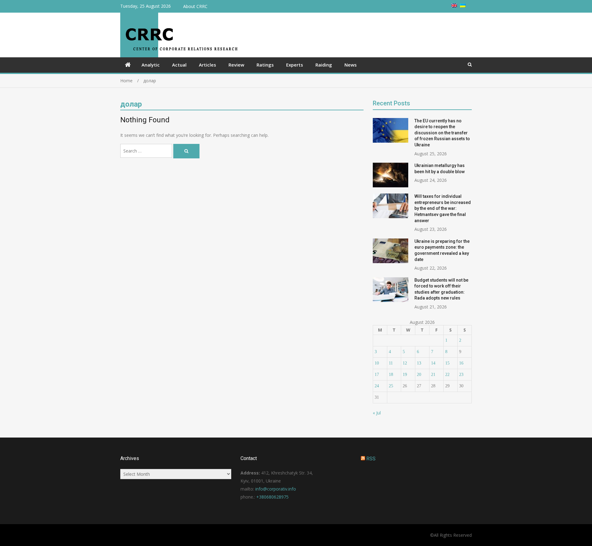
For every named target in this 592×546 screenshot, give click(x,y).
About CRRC (195, 6)
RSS (371, 459)
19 (405, 374)
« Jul (377, 413)
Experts (294, 65)
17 (377, 374)
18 (391, 374)
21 (433, 374)
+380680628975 (272, 497)
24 (377, 386)
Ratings (265, 65)
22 (447, 374)
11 (391, 363)
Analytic (151, 65)
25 (391, 386)
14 (433, 363)
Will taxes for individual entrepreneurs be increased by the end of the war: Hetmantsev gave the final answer (442, 208)
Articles (207, 65)
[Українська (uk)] (463, 6)
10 (377, 363)
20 (419, 374)
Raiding (323, 65)
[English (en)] (454, 6)
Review (236, 65)
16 (461, 363)
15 (447, 363)
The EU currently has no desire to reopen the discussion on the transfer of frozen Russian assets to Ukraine (442, 132)
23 (461, 374)
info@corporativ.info (275, 489)
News (350, 65)
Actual (179, 65)
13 (419, 363)
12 (405, 363)
